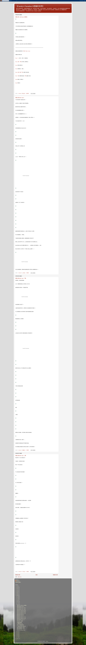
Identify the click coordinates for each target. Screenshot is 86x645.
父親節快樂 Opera (20, 623)
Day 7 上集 (17, 75)
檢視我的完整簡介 (18, 582)
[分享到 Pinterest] (34, 93)
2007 (17, 638)
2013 (17, 588)
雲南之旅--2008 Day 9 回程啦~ (21, 17)
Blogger (47, 641)
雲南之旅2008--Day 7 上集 (20, 455)
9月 (18, 600)
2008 (17, 595)
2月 (18, 635)
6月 (18, 604)
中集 (20, 72)
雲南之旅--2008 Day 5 (20, 614)
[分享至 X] (32, 93)
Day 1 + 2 (17, 58)
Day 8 (16, 79)
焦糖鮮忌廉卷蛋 (19, 622)
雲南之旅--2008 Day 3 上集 (21, 618)
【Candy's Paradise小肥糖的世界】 (30, 6)
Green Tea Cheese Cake (21, 630)
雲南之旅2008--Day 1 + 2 (21, 619)
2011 (17, 591)
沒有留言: (27, 93)
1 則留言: (27, 571)
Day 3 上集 (17, 61)
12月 (18, 596)
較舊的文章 (55, 574)
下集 (20, 61)
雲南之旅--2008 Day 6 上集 (21, 613)
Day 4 (16, 65)
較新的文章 (17, 574)
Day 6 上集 (17, 72)
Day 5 (16, 68)
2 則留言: (27, 450)
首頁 (36, 574)
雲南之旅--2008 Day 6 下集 (21, 610)
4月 (18, 633)
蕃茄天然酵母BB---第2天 (21, 627)
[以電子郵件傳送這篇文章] (31, 93)
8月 (18, 601)
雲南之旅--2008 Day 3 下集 (21, 617)
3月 (18, 634)
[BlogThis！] (32, 93)
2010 (17, 592)
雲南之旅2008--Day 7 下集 (20, 278)
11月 (18, 597)
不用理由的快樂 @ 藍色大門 (21, 626)
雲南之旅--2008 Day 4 (20, 615)
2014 (17, 587)
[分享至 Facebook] (33, 93)
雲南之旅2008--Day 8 (19, 97)
